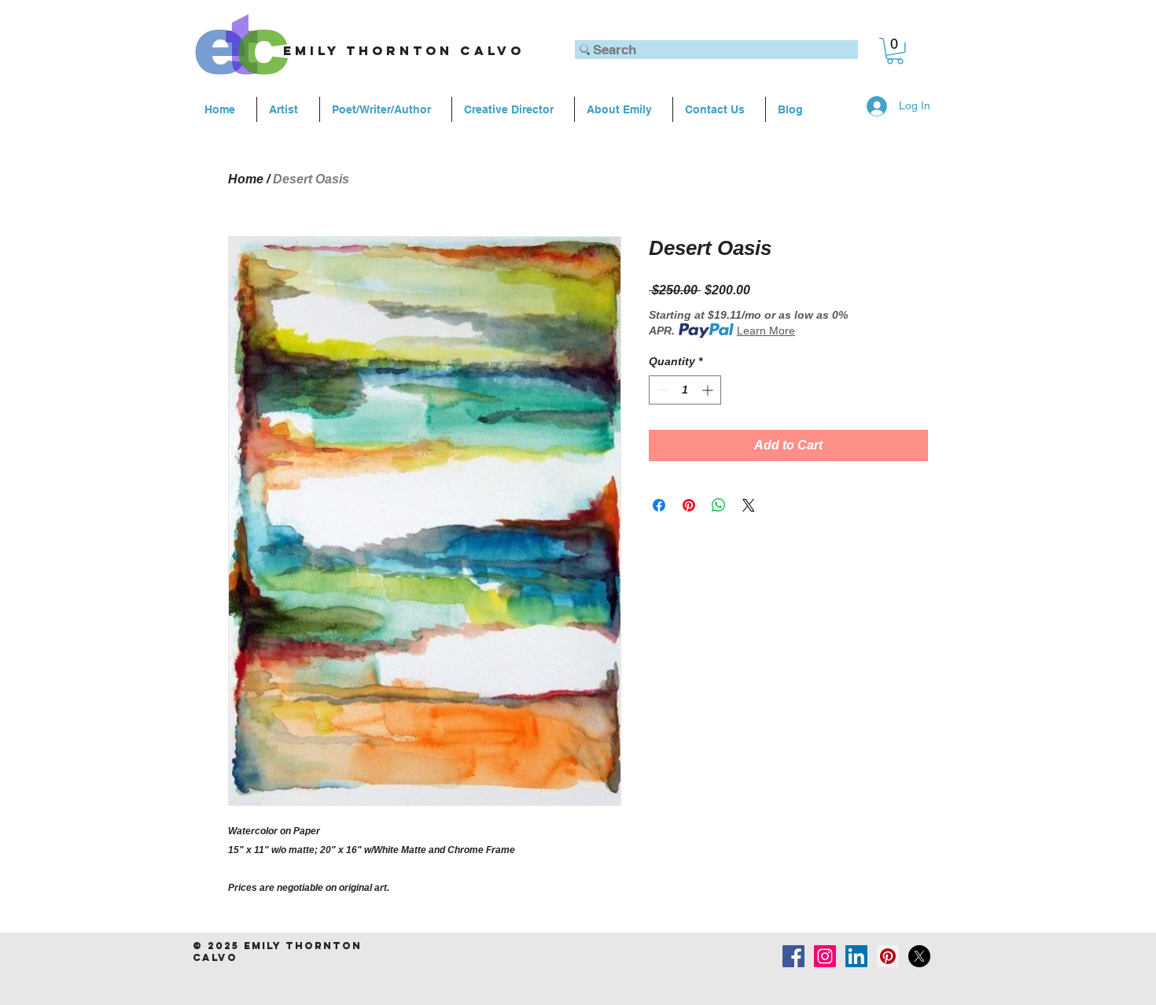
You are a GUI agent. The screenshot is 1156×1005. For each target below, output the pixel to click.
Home (245, 179)
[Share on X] (748, 505)
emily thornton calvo (404, 50)
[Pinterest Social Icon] (888, 956)
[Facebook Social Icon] (793, 956)
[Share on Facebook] (659, 505)
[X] (919, 956)
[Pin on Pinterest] (688, 505)
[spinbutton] (685, 390)
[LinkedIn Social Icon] (856, 956)
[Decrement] (661, 390)
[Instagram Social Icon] (825, 956)
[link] (895, 51)
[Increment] (709, 390)
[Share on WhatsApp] (718, 505)
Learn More (766, 330)
